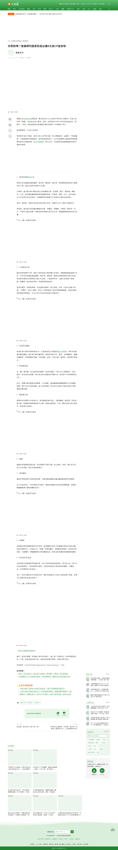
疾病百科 (60, 839)
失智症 (103, 743)
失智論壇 (22, 9)
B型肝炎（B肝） (92, 746)
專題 (94, 9)
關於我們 (79, 844)
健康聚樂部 (48, 839)
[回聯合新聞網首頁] (9, 4)
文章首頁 (72, 839)
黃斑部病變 (91, 752)
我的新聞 (101, 4)
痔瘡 (104, 739)
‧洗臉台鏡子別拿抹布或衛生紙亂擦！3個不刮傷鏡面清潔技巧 (41, 688)
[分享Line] (10, 125)
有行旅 (90, 4)
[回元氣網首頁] (14, 4)
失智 (57, 9)
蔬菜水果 (31, 177)
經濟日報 (69, 4)
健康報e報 (50, 832)
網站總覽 (86, 844)
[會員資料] (107, 4)
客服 (40, 844)
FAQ (37, 844)
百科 (34, 9)
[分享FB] (10, 119)
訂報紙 (74, 844)
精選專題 (54, 839)
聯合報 (63, 4)
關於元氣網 (41, 839)
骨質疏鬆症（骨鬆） (94, 743)
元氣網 (13, 41)
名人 (89, 9)
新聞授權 (45, 844)
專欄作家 (78, 839)
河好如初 (77, 4)
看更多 (108, 674)
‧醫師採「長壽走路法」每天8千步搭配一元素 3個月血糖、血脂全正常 (44, 694)
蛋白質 (60, 351)
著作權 (56, 844)
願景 (95, 4)
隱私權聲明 (62, 844)
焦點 (9, 9)
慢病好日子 (70, 9)
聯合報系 (68, 844)
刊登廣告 (32, 844)
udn (9, 41)
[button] (109, 9)
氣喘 (97, 752)
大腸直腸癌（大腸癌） (94, 739)
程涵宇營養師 (39, 142)
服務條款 (51, 844)
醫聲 (62, 9)
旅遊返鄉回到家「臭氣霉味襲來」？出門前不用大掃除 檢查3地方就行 (38, 14)
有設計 (84, 4)
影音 (39, 9)
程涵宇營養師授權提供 (26, 650)
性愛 (83, 9)
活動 (100, 9)
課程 (44, 9)
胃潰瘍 (101, 749)
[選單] (109, 4)
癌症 (78, 9)
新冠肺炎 (19, 41)
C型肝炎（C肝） (92, 749)
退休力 (51, 9)
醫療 (28, 9)
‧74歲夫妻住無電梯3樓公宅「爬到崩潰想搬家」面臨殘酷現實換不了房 (45, 691)
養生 (14, 9)
